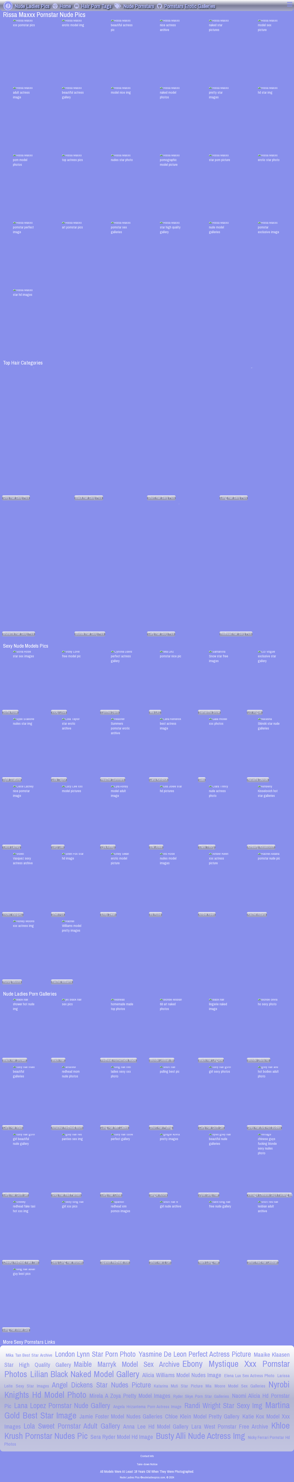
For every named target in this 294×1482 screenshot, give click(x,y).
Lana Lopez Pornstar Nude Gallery (62, 1406)
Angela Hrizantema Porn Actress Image (147, 1406)
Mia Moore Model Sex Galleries (235, 1386)
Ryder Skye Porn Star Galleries (201, 1396)
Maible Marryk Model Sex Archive (126, 1364)
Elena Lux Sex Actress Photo (249, 1375)
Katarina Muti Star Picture (178, 1386)
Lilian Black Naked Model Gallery (84, 1374)
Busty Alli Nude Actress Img (200, 1436)
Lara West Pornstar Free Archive (229, 1427)
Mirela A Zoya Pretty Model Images (129, 1396)
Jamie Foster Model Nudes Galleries (120, 1416)
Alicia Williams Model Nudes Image (181, 1375)
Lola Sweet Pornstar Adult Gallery (72, 1426)
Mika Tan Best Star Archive (29, 1355)
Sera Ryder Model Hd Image (121, 1437)
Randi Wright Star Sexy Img (223, 1406)
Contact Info (147, 1456)
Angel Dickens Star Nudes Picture (101, 1385)
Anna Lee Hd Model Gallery (155, 1427)
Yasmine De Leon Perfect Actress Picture (195, 1354)
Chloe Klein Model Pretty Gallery (202, 1416)
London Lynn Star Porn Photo (95, 1354)
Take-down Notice (147, 1464)
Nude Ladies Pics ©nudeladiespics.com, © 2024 (147, 1477)
